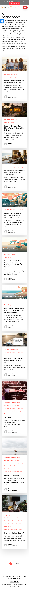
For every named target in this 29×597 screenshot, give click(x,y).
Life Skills (7, 209)
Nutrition (16, 405)
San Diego (7, 74)
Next (17, 563)
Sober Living (13, 74)
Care (18, 402)
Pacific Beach (7, 254)
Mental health (14, 349)
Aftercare (6, 349)
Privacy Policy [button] (14, 581)
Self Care (6, 355)
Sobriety (6, 414)
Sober (11, 411)
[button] (2, 21)
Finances (6, 167)
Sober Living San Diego (10, 77)
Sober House (17, 466)
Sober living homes (9, 122)
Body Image (7, 402)
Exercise (6, 405)
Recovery (12, 209)
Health (11, 405)
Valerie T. (10, 96)
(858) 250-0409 (14, 3)
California (14, 402)
